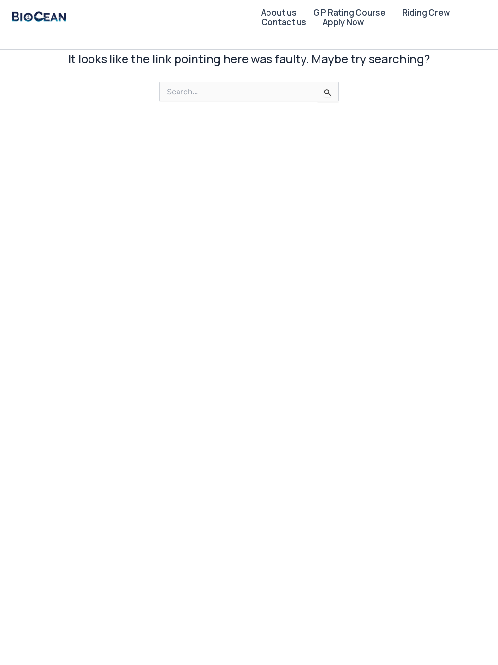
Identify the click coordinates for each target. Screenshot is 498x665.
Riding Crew (426, 13)
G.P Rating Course (349, 13)
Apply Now (343, 22)
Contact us (283, 22)
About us (279, 13)
